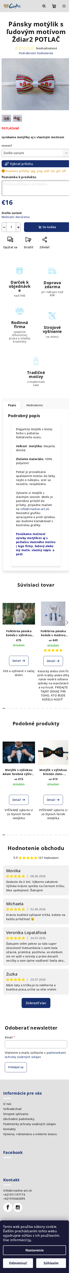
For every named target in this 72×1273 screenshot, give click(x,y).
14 (64, 708)
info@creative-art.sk (34, 509)
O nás (7, 1104)
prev (5, 622)
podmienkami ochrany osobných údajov (35, 1055)
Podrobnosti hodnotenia (36, 53)
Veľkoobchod (12, 1109)
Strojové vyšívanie (15, 1114)
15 (68, 708)
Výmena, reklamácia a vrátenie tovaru (30, 1134)
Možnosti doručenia (16, 217)
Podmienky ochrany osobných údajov (29, 1124)
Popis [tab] (12, 405)
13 (59, 708)
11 (51, 708)
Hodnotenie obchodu (36, 848)
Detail (16, 661)
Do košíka (49, 227)
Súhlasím (51, 1263)
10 (46, 708)
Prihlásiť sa (15, 1067)
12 (55, 708)
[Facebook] (7, 1207)
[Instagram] (17, 1207)
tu (29, 1240)
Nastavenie (34, 1250)
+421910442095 (14, 1198)
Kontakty (9, 1129)
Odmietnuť (18, 1263)
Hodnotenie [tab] (34, 405)
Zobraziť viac (36, 1003)
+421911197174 (14, 1194)
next (67, 622)
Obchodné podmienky (18, 1119)
